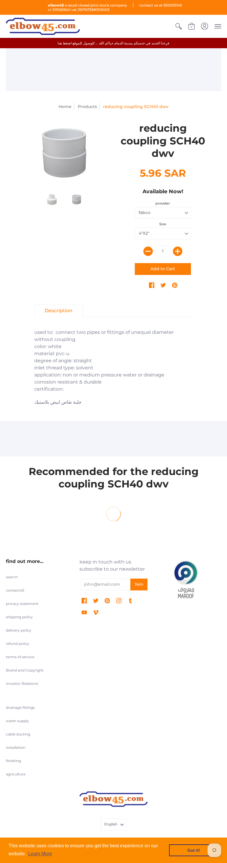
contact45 (15, 590)
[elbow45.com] (43, 26)
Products (87, 106)
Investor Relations (22, 683)
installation (15, 747)
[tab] (58, 311)
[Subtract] (148, 251)
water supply (17, 721)
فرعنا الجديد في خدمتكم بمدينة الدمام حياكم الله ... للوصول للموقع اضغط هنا (113, 43)
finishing (13, 761)
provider (162, 203)
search (12, 577)
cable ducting (18, 734)
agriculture (15, 774)
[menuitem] (178, 26)
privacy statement (22, 603)
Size (162, 224)
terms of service (20, 657)
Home (65, 106)
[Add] (177, 251)
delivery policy (18, 630)
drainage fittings (20, 707)
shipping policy (19, 617)
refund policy (17, 643)
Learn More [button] (40, 853)
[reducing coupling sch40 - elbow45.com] (64, 153)
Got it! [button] (193, 850)
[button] (178, 26)
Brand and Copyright (24, 670)
